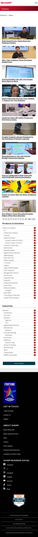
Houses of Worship (19, 345)
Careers (5, 442)
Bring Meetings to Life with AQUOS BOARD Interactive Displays (16, 157)
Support (5, 419)
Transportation (19, 352)
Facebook (10, 465)
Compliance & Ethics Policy (11, 454)
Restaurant (20, 335)
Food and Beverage (19, 333)
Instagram (10, 473)
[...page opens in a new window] (9, 392)
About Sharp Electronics (10, 434)
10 (26, 219)
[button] (36, 3)
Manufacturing (19, 347)
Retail (19, 350)
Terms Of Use (19, 519)
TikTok (9, 485)
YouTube (9, 481)
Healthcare (19, 340)
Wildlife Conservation (19, 355)
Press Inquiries (8, 446)
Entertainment (19, 328)
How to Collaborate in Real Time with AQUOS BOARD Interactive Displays (17, 176)
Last (33, 219)
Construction (19, 313)
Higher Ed (20, 320)
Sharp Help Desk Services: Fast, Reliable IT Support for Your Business (18, 99)
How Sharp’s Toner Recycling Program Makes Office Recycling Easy (17, 215)
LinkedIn (9, 477)
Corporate (19, 315)
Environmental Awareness (11, 450)
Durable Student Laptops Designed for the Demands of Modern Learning (17, 138)
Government (19, 337)
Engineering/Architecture (19, 325)
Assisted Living (20, 342)
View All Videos (19, 363)
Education (19, 318)
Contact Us (6, 415)
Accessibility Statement (19, 524)
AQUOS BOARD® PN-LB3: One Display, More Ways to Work (17, 80)
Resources (3, 15)
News (5, 438)
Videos (11, 15)
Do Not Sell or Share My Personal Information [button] (19, 528)
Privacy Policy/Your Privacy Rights (19, 515)
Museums (20, 330)
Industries (18, 310)
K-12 (20, 323)
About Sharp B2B (8, 430)
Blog (8, 489)
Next (29, 219)
